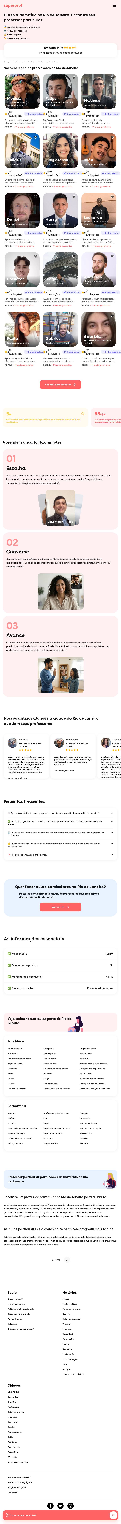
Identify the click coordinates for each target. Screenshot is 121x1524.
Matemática (86, 1133)
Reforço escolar (15, 1143)
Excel (65, 1364)
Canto (66, 1314)
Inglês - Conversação (90, 1128)
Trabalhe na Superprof (21, 1329)
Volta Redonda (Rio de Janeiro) (95, 1089)
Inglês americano (88, 1123)
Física (46, 1118)
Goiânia (12, 1442)
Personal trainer (71, 1309)
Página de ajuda (17, 1487)
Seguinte (66, 1260)
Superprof (7, 62)
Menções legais (16, 1304)
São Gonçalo (50, 1059)
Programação (70, 1359)
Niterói (11, 1084)
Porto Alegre (15, 1432)
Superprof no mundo (19, 1314)
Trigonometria (51, 1143)
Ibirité (10, 1074)
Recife (11, 1427)
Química (84, 1138)
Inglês (46, 1123)
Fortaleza (13, 1407)
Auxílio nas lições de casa (56, 1113)
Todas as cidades (18, 1462)
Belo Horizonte (15, 1048)
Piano (65, 1344)
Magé (46, 1079)
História (11, 1123)
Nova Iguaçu (50, 1053)
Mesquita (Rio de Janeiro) (92, 1079)
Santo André (86, 1053)
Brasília (12, 1402)
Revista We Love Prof (19, 1477)
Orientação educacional (20, 1138)
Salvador (13, 1397)
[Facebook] (50, 1506)
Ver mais (84, 1143)
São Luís (12, 1457)
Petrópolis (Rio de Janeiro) (92, 1084)
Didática (12, 1118)
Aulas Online (15, 1319)
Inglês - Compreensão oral (57, 1128)
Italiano (67, 1349)
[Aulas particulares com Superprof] (13, 6)
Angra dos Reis (15, 1064)
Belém (11, 1437)
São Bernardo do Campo (19, 1059)
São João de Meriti (17, 1089)
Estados (12, 1324)
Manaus (12, 1417)
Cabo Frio (12, 1069)
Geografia (68, 1339)
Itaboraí (48, 1074)
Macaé (11, 1079)
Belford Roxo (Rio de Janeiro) (94, 1064)
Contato (12, 1492)
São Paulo (85, 1059)
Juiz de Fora (85, 1074)
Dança (66, 1369)
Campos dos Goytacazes (92, 1069)
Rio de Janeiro (21, 62)
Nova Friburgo (50, 1084)
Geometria (85, 1118)
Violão (66, 1324)
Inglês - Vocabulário (53, 1133)
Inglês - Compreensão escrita (22, 1128)
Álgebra (11, 1113)
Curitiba (12, 1422)
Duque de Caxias (88, 1048)
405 (58, 1259)
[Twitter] (60, 1506)
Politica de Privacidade (21, 1309)
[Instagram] (70, 1506)
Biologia (84, 1113)
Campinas (49, 1048)
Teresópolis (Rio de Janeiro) (57, 1089)
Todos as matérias (73, 1374)
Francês (66, 1329)
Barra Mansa (50, 1064)
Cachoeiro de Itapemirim (56, 1069)
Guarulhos (12, 1053)
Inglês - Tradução (16, 1133)
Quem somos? (15, 1299)
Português (49, 1138)
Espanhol (67, 1334)
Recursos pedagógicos (20, 1482)
